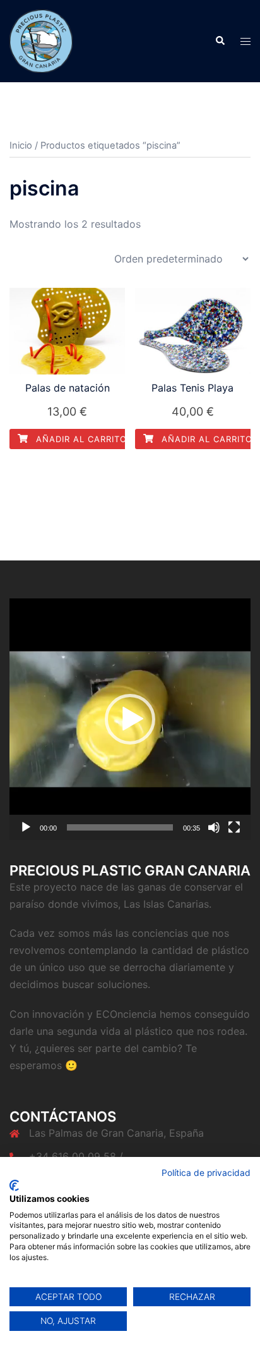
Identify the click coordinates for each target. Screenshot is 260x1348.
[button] (130, 719)
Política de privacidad (206, 1173)
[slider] (120, 827)
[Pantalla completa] (234, 827)
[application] (130, 719)
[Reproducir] (26, 827)
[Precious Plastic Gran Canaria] (41, 40)
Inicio (20, 145)
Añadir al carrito (80, 439)
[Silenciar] (214, 827)
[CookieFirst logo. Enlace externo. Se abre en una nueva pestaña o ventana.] (14, 1185)
